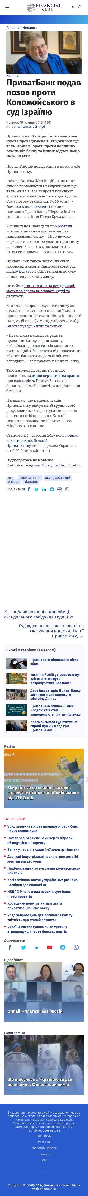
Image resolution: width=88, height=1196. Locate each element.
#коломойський (57, 478)
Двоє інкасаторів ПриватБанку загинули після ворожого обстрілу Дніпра (55, 695)
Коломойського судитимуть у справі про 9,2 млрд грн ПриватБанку (53, 726)
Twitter (59, 465)
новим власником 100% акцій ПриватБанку (42, 440)
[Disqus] (44, 549)
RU (74, 7)
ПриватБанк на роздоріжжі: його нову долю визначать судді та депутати (40, 291)
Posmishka (48, 1189)
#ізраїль (31, 482)
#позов (13, 482)
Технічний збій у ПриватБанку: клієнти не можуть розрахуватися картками (55, 679)
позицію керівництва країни (52, 375)
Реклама (44, 1142)
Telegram (32, 465)
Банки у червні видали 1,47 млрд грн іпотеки (43, 850)
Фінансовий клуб (31, 127)
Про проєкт (44, 1136)
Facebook (75, 465)
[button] (80, 7)
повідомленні (37, 206)
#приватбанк (29, 478)
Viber (46, 465)
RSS (44, 1160)
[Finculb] (10, 948)
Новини (12, 76)
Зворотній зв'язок (44, 1148)
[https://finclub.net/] (43, 7)
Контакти (44, 1154)
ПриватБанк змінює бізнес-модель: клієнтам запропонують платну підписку (55, 710)
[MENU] (7, 7)
